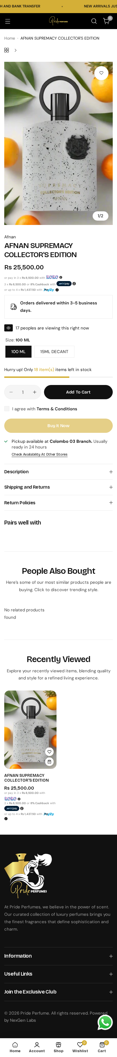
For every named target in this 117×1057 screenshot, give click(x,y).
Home (9, 38)
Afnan (10, 237)
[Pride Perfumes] (58, 21)
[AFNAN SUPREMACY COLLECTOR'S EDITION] (30, 730)
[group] (58, 143)
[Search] (94, 21)
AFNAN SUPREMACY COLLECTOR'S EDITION (26, 778)
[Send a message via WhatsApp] (105, 1022)
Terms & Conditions (57, 409)
